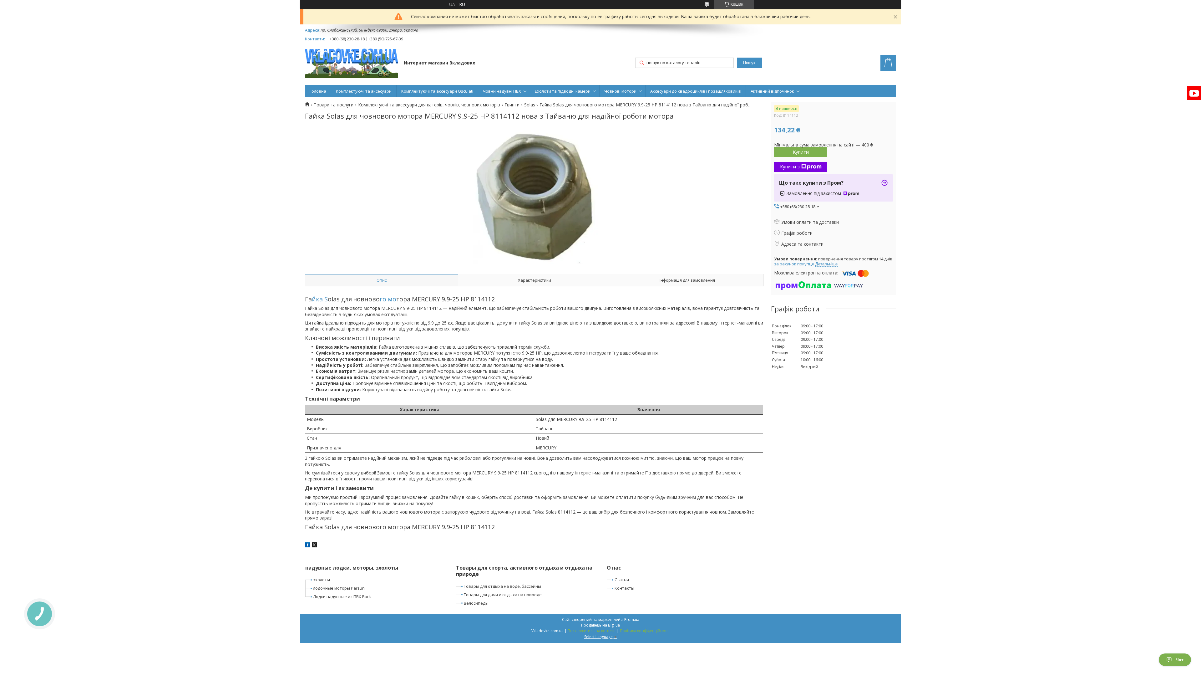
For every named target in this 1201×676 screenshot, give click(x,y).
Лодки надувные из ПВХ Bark (342, 596)
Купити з (790, 166)
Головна (318, 91)
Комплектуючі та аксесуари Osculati (437, 91)
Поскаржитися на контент (592, 630)
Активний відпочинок (772, 91)
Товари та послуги (333, 105)
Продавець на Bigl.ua (600, 625)
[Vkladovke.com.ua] (351, 63)
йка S (320, 299)
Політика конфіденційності (645, 630)
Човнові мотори (620, 91)
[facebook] (307, 546)
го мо (388, 299)
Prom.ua (631, 619)
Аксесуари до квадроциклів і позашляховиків (695, 91)
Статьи (622, 579)
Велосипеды (476, 603)
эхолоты (321, 579)
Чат (1179, 659)
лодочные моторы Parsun (339, 588)
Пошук (749, 62)
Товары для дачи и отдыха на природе (503, 594)
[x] (314, 546)
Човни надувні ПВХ (502, 91)
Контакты (624, 588)
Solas (529, 105)
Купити (801, 152)
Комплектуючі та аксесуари (364, 91)
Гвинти (511, 105)
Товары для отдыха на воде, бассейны (502, 586)
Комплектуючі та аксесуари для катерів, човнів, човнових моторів (429, 105)
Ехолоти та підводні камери (562, 91)
